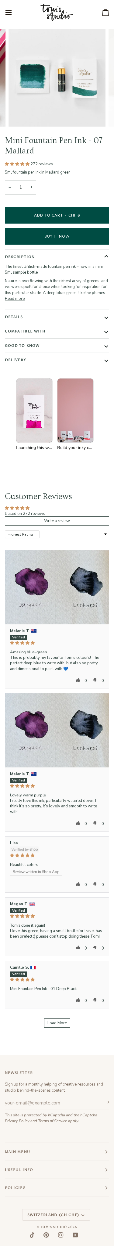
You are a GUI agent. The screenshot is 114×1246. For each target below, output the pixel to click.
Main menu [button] (17, 1152)
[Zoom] (20, 115)
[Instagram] (61, 1235)
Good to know (22, 345)
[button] (17, 164)
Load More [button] (57, 1023)
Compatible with (25, 331)
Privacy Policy (17, 1121)
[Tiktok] (32, 1235)
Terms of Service (52, 1121)
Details (14, 317)
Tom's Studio (53, 1227)
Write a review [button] (57, 521)
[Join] (104, 1102)
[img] (57, 643)
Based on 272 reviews (25, 513)
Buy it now (57, 236)
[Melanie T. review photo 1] (57, 587)
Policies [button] (15, 1188)
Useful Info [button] (19, 1170)
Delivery (15, 360)
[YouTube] (75, 1235)
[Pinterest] (46, 1235)
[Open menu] (14, 12)
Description (20, 257)
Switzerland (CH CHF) (53, 1215)
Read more (15, 298)
